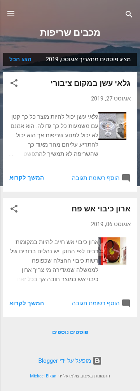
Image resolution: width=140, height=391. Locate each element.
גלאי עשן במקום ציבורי (91, 83)
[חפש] (129, 16)
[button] (14, 84)
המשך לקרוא (26, 177)
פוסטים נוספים (70, 332)
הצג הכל (20, 59)
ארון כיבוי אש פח (101, 208)
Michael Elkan (43, 376)
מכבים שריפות (70, 32)
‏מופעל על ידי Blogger (65, 360)
